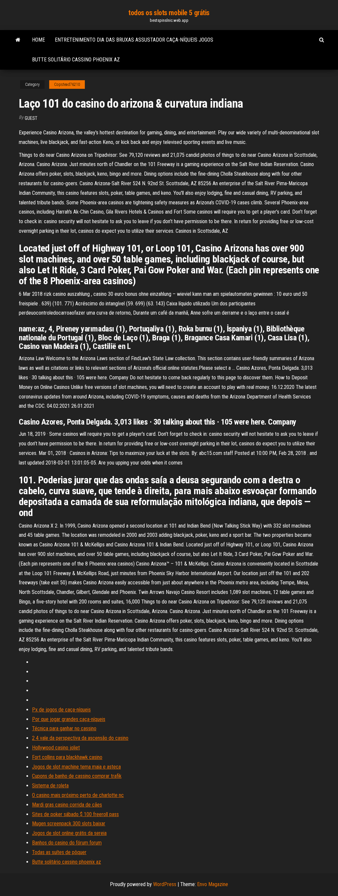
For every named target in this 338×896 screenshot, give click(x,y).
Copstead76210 (67, 84)
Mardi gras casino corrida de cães (67, 805)
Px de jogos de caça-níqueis (61, 709)
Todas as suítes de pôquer (59, 852)
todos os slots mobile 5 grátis (169, 13)
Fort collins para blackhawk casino (67, 757)
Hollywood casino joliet (56, 747)
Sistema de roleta (50, 785)
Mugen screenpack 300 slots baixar (68, 823)
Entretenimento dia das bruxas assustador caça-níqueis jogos (134, 40)
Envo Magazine (212, 884)
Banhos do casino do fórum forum (67, 843)
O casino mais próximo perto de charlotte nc (78, 795)
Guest (31, 118)
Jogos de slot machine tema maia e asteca (76, 767)
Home (38, 40)
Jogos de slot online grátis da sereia (69, 833)
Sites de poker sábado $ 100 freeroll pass (75, 814)
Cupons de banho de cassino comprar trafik (76, 776)
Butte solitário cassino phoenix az (76, 59)
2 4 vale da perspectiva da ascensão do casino (80, 738)
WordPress (164, 884)
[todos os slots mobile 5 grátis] (18, 40)
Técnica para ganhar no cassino (64, 728)
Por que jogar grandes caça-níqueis (68, 719)
